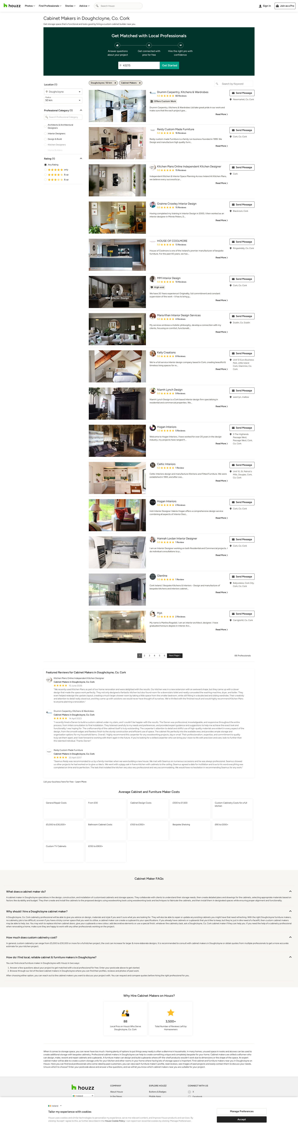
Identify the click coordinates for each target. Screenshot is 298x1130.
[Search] (97, 6)
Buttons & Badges (157, 1091)
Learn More (80, 781)
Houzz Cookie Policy (115, 1121)
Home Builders (55, 150)
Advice (83, 5)
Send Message (244, 92)
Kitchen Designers (57, 144)
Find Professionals (49, 5)
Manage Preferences (241, 1111)
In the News (116, 1096)
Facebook (197, 1096)
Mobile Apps (155, 1096)
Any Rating (53, 164)
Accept (241, 1119)
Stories (69, 5)
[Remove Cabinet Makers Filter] (139, 83)
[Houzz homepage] (12, 5)
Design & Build (55, 139)
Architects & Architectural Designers (60, 126)
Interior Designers (56, 133)
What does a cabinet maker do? (26, 891)
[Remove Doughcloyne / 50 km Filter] (115, 83)
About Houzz (116, 1091)
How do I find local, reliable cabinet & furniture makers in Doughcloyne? (51, 957)
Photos (29, 5)
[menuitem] (30, 5)
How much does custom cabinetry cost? (31, 937)
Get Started (169, 65)
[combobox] (118, 6)
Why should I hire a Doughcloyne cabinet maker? (37, 911)
